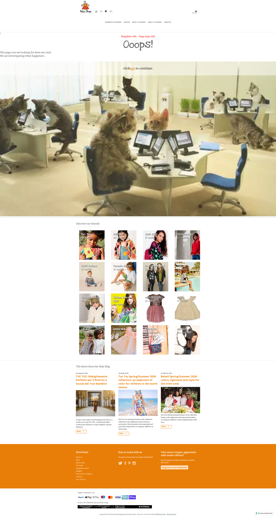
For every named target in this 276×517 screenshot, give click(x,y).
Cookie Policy (172, 514)
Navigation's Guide (82, 468)
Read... (79, 431)
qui (132, 68)
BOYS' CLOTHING (139, 22)
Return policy (80, 463)
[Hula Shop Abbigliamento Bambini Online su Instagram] (134, 464)
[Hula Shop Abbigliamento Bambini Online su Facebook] (125, 464)
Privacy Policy (162, 514)
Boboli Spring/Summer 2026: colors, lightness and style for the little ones (180, 380)
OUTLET (127, 22)
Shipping (79, 471)
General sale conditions (84, 474)
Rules (78, 460)
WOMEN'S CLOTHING (113, 22)
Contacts (79, 477)
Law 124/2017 (81, 479)
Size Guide (79, 465)
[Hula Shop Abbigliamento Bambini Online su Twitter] (120, 464)
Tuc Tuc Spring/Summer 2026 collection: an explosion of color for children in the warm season (137, 382)
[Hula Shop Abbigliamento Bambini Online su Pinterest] (129, 464)
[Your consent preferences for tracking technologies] (264, 513)
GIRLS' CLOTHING (155, 22)
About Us (79, 457)
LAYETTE (167, 22)
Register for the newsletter (174, 467)
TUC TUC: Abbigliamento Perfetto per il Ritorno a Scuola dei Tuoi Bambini (91, 380)
